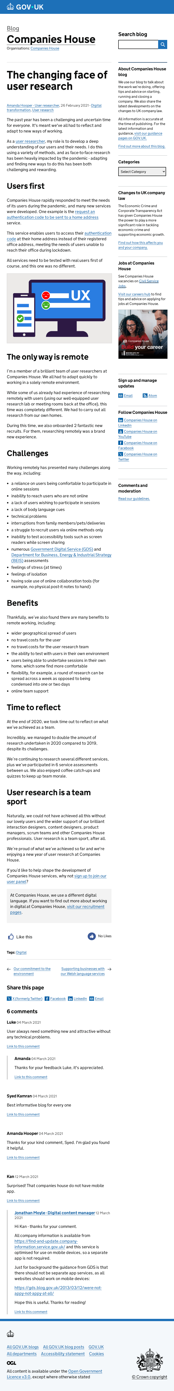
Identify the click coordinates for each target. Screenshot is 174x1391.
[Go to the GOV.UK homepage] (25, 7)
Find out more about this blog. (141, 146)
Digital (21, 952)
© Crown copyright (149, 1376)
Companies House (51, 39)
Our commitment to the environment (32, 971)
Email (99, 998)
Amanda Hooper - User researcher (33, 105)
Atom (152, 395)
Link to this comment (23, 1046)
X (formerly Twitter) (27, 998)
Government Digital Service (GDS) (62, 549)
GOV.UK (96, 1346)
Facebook (58, 998)
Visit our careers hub (134, 294)
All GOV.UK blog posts (63, 1346)
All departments (22, 1353)
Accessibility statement (63, 1353)
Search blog (132, 34)
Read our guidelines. (134, 498)
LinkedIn (80, 998)
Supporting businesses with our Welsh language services (83, 971)
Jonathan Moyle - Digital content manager (54, 1212)
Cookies (96, 1353)
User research (43, 110)
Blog (13, 28)
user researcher (30, 141)
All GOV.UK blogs (23, 1346)
